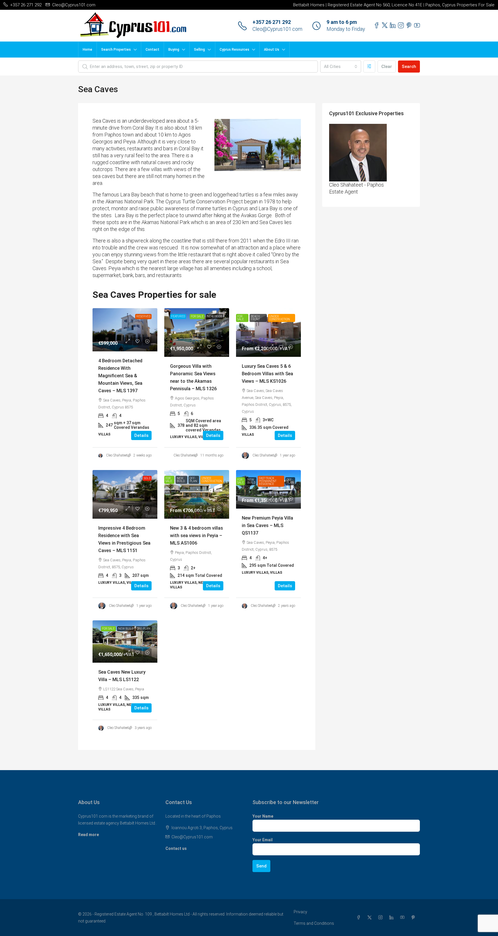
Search (409, 66)
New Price (214, 316)
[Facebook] (359, 917)
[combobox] (340, 66)
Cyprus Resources (234, 50)
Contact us (176, 848)
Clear (386, 66)
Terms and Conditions (314, 923)
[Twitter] (370, 917)
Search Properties (116, 50)
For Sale (197, 316)
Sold (147, 478)
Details (141, 435)
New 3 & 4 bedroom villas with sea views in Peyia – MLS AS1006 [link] (196, 535)
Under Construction (279, 318)
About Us (271, 50)
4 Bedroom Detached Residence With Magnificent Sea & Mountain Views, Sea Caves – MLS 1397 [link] (120, 375)
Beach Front (255, 318)
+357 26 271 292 (271, 22)
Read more (88, 834)
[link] (125, 329)
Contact (152, 50)
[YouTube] (403, 917)
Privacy (300, 912)
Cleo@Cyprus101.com (277, 29)
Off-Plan (193, 480)
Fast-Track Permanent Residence (267, 481)
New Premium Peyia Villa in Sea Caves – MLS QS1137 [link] (267, 525)
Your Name (262, 816)
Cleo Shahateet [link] (117, 455)
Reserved (143, 316)
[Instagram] (381, 917)
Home (87, 50)
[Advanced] (369, 66)
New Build (181, 480)
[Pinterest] (414, 917)
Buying (173, 50)
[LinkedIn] (392, 917)
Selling (199, 50)
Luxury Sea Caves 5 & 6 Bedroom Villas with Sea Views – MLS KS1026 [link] (267, 373)
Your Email (262, 840)
